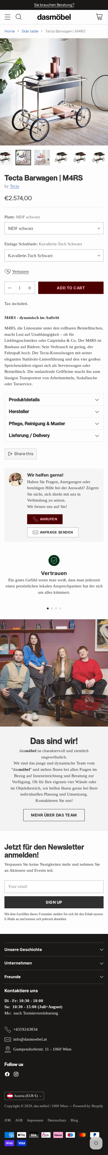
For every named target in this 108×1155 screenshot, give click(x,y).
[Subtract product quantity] (10, 288)
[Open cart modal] (99, 17)
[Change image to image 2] (23, 157)
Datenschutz (57, 1120)
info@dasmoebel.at (30, 1039)
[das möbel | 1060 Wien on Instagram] (16, 1075)
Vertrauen (20, 271)
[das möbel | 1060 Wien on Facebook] (7, 1075)
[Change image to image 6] (98, 157)
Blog (74, 1120)
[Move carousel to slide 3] (56, 608)
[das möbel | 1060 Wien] (54, 17)
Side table (30, 31)
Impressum (35, 1120)
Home (9, 31)
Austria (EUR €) (26, 1096)
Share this (23, 453)
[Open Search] (18, 17)
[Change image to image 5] (80, 157)
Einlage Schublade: (43, 244)
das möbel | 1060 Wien (51, 1106)
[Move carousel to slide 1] (48, 608)
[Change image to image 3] (42, 157)
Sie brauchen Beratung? (54, 4)
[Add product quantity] (30, 288)
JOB (7, 1120)
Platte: (22, 217)
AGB (19, 1120)
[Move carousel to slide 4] (60, 608)
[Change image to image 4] (61, 157)
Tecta (14, 186)
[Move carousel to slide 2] (52, 608)
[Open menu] (7, 17)
